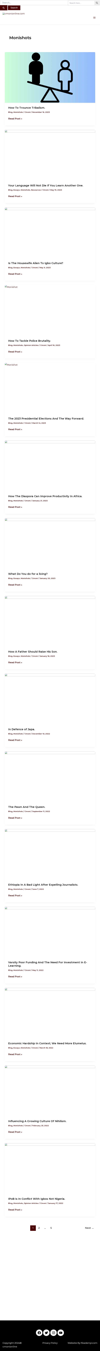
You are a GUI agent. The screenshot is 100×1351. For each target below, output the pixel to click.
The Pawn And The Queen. (26, 806)
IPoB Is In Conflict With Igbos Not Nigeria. (36, 1198)
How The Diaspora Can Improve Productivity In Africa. (45, 496)
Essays (16, 190)
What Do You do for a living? (28, 573)
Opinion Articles (31, 345)
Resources (36, 190)
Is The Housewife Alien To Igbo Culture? (35, 263)
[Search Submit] (3, 7)
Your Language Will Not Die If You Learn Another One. (45, 185)
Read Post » (15, 118)
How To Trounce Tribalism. (26, 107)
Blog (10, 112)
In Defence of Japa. (21, 729)
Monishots (18, 112)
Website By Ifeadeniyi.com (82, 1343)
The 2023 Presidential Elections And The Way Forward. (46, 418)
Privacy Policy (50, 1343)
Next (89, 1227)
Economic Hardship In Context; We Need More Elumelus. (47, 1043)
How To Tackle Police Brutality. (29, 340)
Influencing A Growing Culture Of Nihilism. (37, 1121)
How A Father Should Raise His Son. (32, 651)
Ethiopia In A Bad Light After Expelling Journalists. (43, 884)
